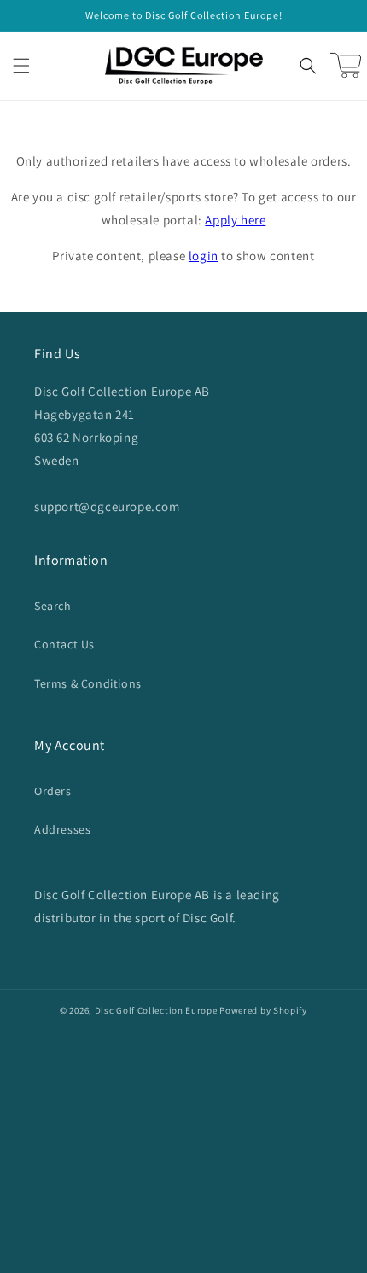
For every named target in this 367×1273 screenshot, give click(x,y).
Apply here (235, 220)
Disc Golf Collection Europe (156, 1010)
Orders (53, 791)
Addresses (62, 829)
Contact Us (64, 644)
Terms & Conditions (88, 683)
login (203, 255)
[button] (21, 65)
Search (53, 605)
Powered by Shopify (263, 1010)
